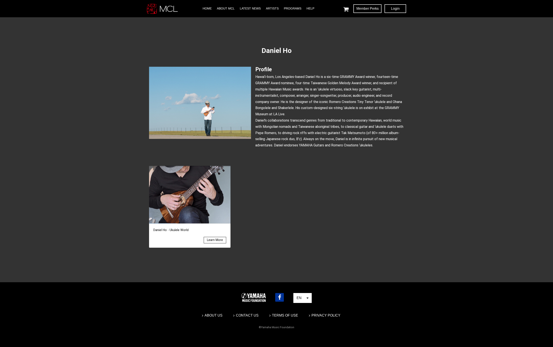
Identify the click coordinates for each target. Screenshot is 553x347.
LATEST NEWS (250, 8)
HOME (207, 8)
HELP (310, 8)
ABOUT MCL (226, 8)
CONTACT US (247, 315)
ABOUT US (213, 315)
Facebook (279, 297)
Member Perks (367, 8)
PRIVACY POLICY (325, 315)
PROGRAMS (292, 8)
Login (395, 8)
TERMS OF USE (285, 315)
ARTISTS (272, 8)
